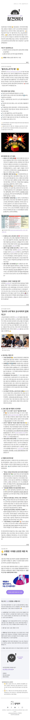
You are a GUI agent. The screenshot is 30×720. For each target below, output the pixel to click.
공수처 (16, 317)
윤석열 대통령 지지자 (20, 433)
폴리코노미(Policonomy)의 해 (14, 71)
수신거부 (12, 714)
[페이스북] (11, 707)
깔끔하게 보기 (25, 3)
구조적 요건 (20, 448)
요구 (13, 297)
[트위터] (19, 707)
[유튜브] (15, 707)
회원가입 (20, 713)
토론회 (18, 329)
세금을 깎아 (14, 252)
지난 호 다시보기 (6, 675)
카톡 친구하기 (6, 676)
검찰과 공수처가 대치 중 (14, 415)
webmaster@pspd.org (13, 713)
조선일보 (8, 283)
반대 (8, 436)
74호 (7, 601)
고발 (8, 482)
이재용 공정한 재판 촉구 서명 (15, 592)
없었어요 (19, 250)
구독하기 (4, 673)
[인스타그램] (22, 707)
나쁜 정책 (14, 246)
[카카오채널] (8, 707)
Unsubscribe (16, 714)
